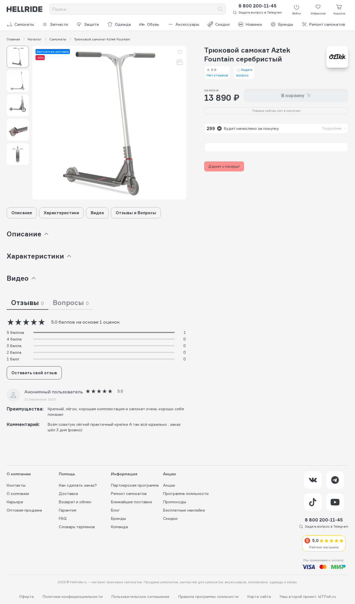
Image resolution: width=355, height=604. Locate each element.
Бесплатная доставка (53, 51)
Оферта (26, 596)
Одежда (123, 24)
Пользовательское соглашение (140, 596)
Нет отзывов (217, 72)
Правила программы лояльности (208, 596)
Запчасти (59, 24)
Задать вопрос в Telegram (260, 12)
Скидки (222, 24)
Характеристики (61, 212)
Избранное (318, 13)
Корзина (339, 13)
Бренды (285, 24)
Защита (91, 24)
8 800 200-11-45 (258, 6)
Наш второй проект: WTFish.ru (308, 596)
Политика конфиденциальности (73, 596)
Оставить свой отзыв (34, 372)
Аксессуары (187, 24)
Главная (13, 39)
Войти (296, 13)
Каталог (35, 39)
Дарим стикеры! (224, 166)
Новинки (254, 24)
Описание (21, 212)
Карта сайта (259, 596)
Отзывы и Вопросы (136, 212)
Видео (97, 212)
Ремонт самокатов (327, 24)
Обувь (153, 24)
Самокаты (24, 24)
